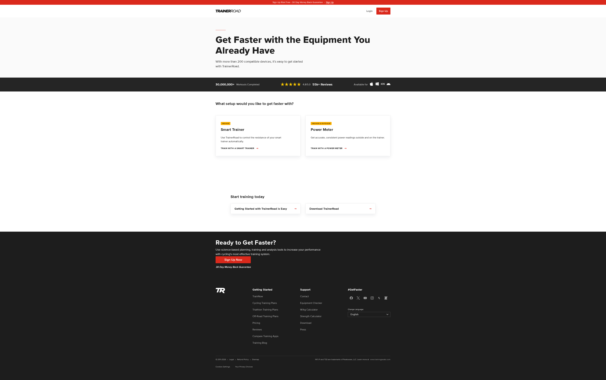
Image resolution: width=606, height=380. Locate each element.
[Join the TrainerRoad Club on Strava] (379, 298)
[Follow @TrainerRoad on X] (358, 298)
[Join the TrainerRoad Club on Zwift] (386, 298)
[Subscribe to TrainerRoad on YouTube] (365, 298)
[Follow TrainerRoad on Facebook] (351, 298)
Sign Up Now (233, 260)
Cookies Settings (223, 367)
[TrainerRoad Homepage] (228, 11)
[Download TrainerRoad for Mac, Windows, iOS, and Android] (380, 84)
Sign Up (383, 11)
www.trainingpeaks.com (380, 359)
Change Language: (356, 309)
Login (369, 11)
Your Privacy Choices (244, 367)
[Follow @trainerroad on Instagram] (372, 298)
